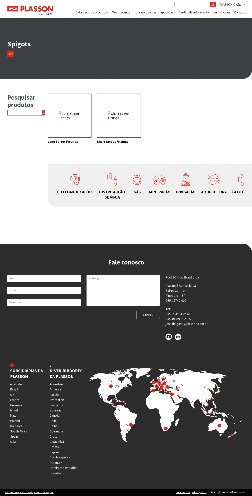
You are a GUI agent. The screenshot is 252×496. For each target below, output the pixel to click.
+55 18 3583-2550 (177, 314)
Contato (240, 12)
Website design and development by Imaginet (29, 492)
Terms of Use (183, 492)
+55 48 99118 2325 (178, 319)
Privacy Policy (199, 492)
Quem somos (121, 12)
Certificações (221, 12)
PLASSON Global (230, 4)
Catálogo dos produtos (92, 12)
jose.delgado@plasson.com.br (186, 324)
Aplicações (167, 12)
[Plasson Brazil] (31, 10)
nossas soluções (145, 12)
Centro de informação (194, 12)
